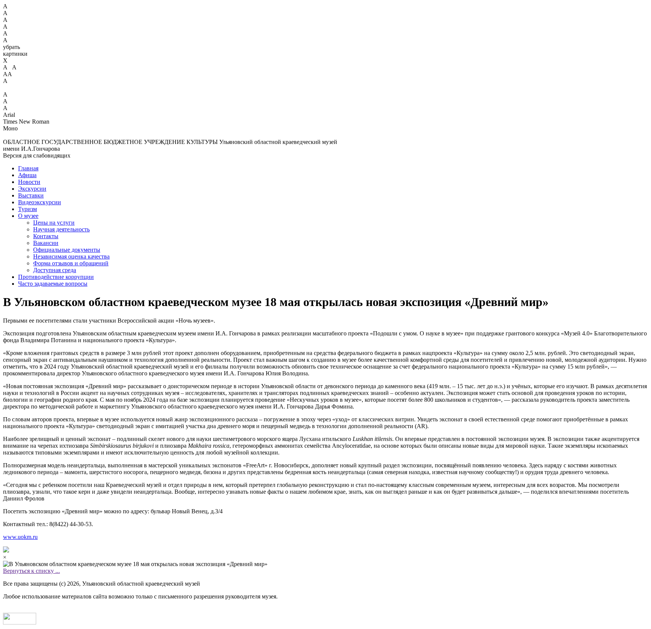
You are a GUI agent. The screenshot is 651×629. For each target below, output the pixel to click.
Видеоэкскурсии (39, 202)
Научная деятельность (61, 229)
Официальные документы (66, 249)
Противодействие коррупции (56, 277)
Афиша (27, 175)
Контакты (45, 236)
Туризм (27, 209)
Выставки (31, 195)
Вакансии (45, 243)
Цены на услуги (54, 222)
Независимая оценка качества (71, 256)
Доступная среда (54, 270)
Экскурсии (32, 188)
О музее (28, 216)
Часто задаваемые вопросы (52, 283)
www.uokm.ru (20, 537)
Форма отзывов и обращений (70, 263)
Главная (28, 168)
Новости (29, 182)
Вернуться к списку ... (31, 571)
